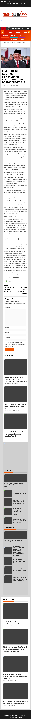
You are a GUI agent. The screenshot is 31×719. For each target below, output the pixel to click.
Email (7, 332)
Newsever (11, 717)
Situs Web (7, 337)
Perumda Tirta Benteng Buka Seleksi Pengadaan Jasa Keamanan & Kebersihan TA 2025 (15, 434)
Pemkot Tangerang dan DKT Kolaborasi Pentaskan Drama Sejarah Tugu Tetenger (20, 579)
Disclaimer (22, 3)
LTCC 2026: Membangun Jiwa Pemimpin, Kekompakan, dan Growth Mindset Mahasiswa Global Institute (15, 649)
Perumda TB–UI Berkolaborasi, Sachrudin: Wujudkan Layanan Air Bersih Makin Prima (15, 676)
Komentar (8, 307)
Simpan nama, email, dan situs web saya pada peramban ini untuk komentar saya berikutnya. (15, 344)
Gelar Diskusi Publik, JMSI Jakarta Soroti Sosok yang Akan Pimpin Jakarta (19, 520)
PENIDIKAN (17, 32)
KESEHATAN (14, 35)
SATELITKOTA (6, 85)
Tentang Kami (15, 3)
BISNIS (21, 35)
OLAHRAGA (14, 39)
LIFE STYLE (5, 35)
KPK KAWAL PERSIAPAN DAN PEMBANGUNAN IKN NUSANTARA (22, 289)
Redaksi (9, 3)
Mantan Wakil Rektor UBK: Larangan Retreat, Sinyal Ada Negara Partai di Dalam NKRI (15, 407)
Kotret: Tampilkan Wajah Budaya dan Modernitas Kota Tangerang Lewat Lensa (19, 570)
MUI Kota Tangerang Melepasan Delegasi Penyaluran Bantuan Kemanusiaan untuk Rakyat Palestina (15, 379)
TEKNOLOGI (5, 39)
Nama (7, 327)
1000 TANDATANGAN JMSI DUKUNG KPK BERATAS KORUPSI (9, 288)
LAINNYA (22, 39)
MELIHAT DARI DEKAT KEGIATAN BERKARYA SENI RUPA (19, 561)
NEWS (10, 32)
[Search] (26, 32)
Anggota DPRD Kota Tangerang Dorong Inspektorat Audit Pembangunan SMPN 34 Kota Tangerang (19, 511)
